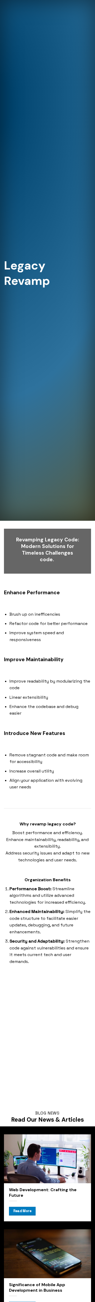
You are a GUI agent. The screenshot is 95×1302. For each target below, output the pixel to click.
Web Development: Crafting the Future (43, 1192)
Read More (22, 1211)
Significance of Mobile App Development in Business (37, 1287)
